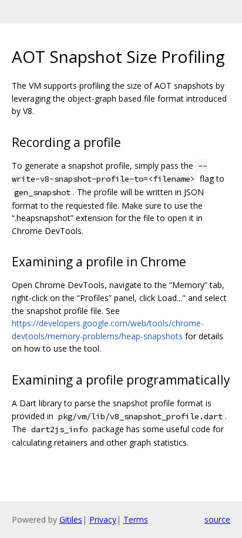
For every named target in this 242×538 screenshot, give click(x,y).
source (217, 519)
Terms (135, 519)
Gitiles (70, 519)
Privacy (102, 519)
